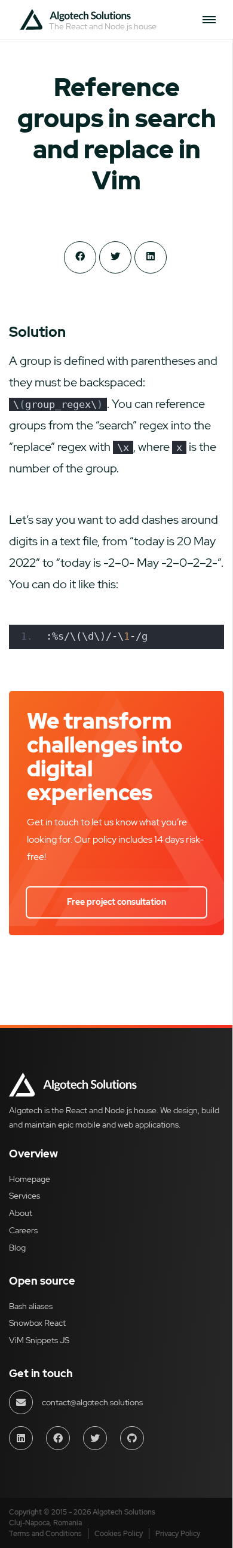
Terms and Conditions (45, 1533)
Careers (23, 1230)
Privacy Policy (177, 1533)
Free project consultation (116, 901)
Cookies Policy (118, 1533)
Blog (17, 1247)
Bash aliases (31, 1306)
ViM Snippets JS (39, 1340)
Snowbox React (37, 1322)
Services (24, 1195)
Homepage (29, 1179)
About (20, 1213)
